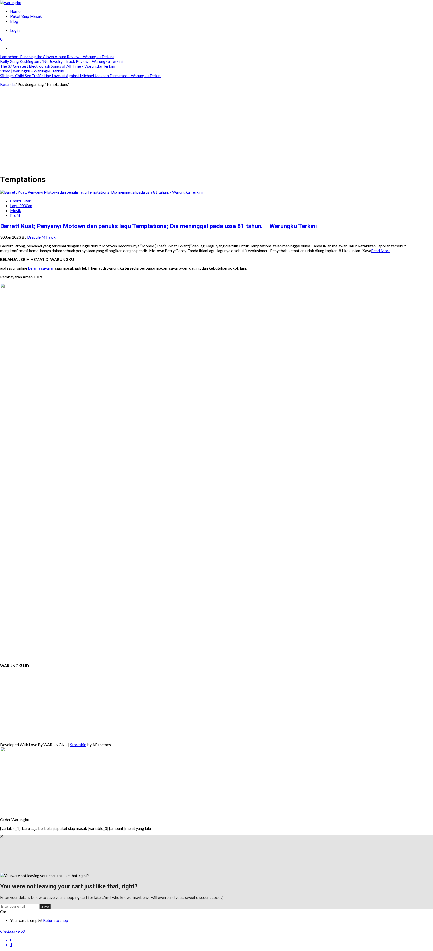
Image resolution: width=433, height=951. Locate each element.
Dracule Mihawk (41, 237)
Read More (380, 250)
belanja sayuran (41, 268)
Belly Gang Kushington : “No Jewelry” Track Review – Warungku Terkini (61, 61)
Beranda (7, 84)
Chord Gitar (20, 200)
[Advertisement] (216, 134)
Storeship (78, 744)
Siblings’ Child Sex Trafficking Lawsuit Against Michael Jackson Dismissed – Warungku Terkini (80, 75)
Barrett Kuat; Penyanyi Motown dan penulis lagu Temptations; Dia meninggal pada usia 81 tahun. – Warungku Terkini (158, 226)
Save (45, 906)
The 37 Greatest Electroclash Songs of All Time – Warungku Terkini (57, 66)
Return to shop (55, 920)
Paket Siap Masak (26, 16)
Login (15, 30)
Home (15, 11)
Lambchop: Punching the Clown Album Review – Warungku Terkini (57, 56)
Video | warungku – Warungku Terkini (32, 70)
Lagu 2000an (21, 205)
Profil (15, 215)
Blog (14, 21)
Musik (15, 210)
